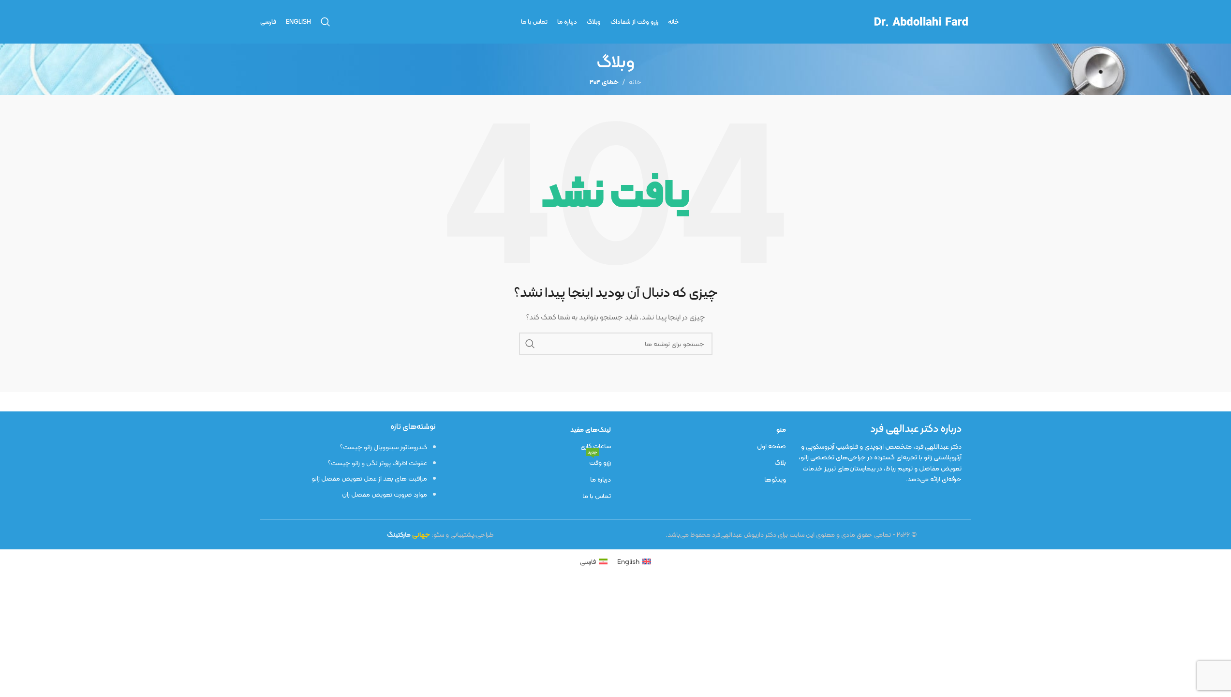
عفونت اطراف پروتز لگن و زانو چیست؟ (377, 463)
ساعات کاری (595, 446)
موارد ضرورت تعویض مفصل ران (384, 494)
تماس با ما (596, 495)
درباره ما (600, 479)
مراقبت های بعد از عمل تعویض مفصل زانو (369, 478)
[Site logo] (920, 21)
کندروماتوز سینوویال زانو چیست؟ (383, 447)
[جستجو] (325, 21)
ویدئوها (775, 479)
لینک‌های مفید (590, 429)
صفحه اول (771, 446)
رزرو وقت (599, 461)
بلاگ (780, 462)
